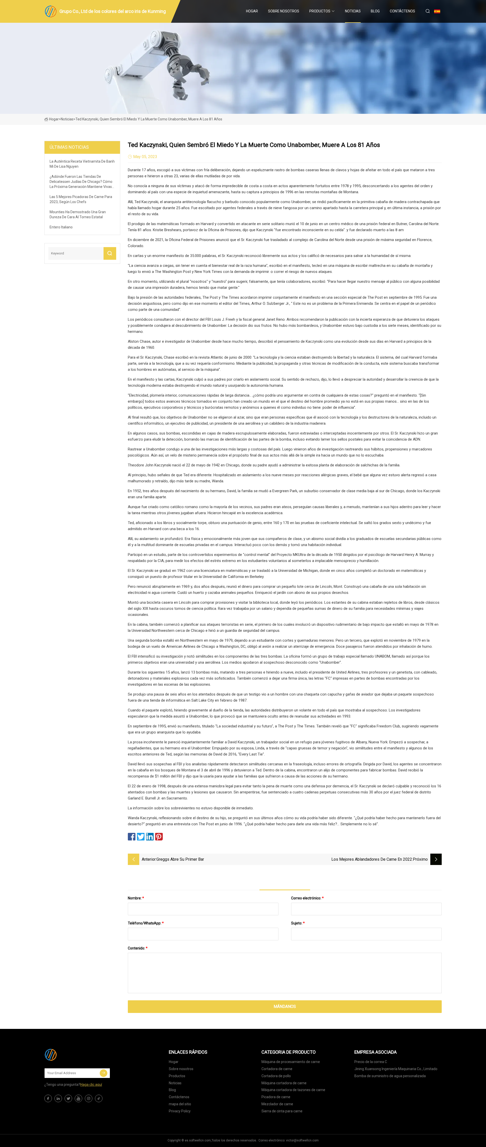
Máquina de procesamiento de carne (290, 1062)
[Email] (103, 1073)
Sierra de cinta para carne (281, 1111)
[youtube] (78, 1098)
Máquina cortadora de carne (284, 1083)
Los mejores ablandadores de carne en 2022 (371, 859)
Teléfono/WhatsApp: (146, 923)
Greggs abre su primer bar (180, 859)
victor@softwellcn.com (302, 1140)
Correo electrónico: (307, 898)
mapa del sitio (180, 1104)
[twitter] (68, 1098)
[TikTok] (99, 1098)
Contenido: (138, 948)
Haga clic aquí (91, 1085)
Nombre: (136, 898)
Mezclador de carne (277, 1104)
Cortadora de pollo (276, 1076)
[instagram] (88, 1098)
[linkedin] (58, 1098)
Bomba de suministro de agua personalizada (390, 1076)
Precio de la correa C (370, 1062)
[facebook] (48, 1098)
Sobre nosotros (283, 11)
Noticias (353, 11)
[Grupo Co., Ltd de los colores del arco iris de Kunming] (69, 1054)
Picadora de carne (275, 1097)
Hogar (252, 11)
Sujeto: (298, 923)
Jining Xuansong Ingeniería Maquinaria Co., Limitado (395, 1069)
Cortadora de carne (276, 1069)
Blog (375, 11)
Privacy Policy (180, 1111)
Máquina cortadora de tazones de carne (293, 1090)
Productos (319, 11)
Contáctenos (402, 11)
